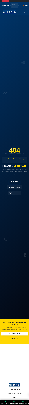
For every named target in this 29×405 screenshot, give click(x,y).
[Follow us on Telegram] (5, 5)
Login (25, 5)
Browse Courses (14, 333)
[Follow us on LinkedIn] (8, 5)
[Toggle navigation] (24, 11)
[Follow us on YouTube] (4, 5)
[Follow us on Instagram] (2, 5)
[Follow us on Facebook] (7, 5)
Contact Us (14, 338)
